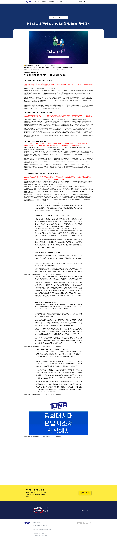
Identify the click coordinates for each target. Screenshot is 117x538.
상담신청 (74, 1)
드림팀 (80, 1)
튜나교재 (68, 1)
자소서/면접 (63, 17)
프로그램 (44, 1)
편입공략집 (59, 1)
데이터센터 (51, 1)
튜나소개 (37, 1)
